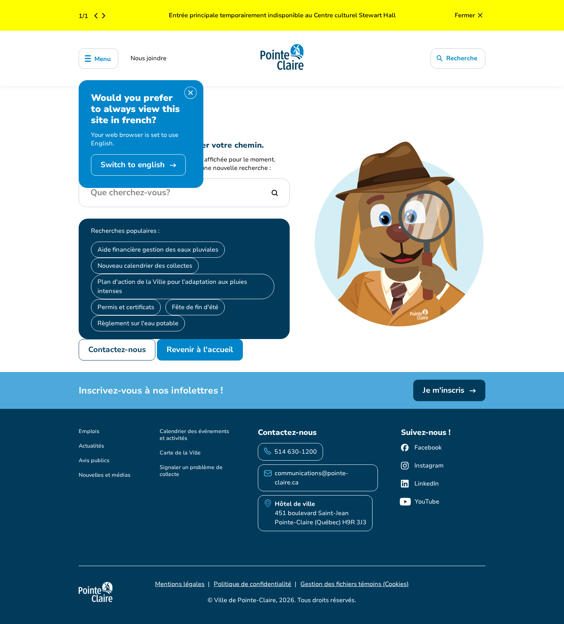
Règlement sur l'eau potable (137, 323)
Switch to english (134, 165)
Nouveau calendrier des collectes (144, 266)
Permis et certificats (125, 307)
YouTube (427, 501)
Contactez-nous (117, 349)
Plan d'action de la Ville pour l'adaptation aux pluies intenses (172, 286)
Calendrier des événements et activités (194, 435)
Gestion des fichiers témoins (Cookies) (354, 584)
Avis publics (94, 460)
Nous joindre (148, 58)
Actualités (91, 445)
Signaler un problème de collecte (191, 471)
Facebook (428, 447)
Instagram (429, 465)
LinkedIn (426, 483)
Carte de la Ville (180, 452)
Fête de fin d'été (195, 307)
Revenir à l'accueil (200, 349)
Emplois (89, 431)
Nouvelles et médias (104, 475)
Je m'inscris (445, 390)
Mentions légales (179, 584)
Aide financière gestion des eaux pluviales (157, 249)
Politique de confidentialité (252, 584)
